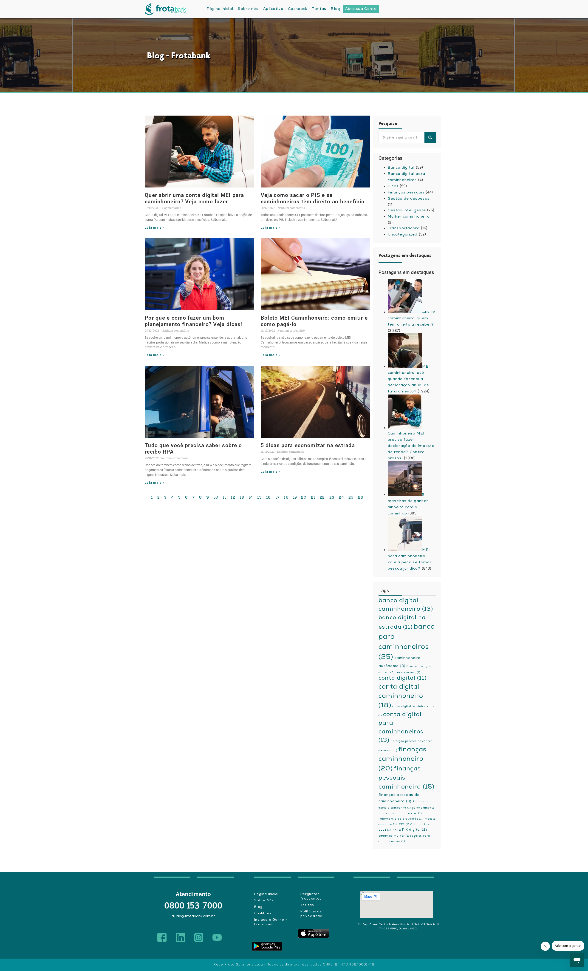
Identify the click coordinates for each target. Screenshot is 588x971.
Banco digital (401, 168)
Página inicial (266, 894)
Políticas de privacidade (311, 914)
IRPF (403, 824)
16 (268, 498)
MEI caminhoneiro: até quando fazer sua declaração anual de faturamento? (409, 379)
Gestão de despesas (409, 199)
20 (304, 498)
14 (251, 498)
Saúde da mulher (394, 836)
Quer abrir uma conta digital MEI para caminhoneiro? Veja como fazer (194, 198)
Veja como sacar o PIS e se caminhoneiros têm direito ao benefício (313, 198)
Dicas (393, 186)
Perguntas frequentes (310, 896)
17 (277, 498)
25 (351, 498)
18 (286, 498)
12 (233, 498)
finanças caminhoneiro (403, 759)
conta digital (403, 678)
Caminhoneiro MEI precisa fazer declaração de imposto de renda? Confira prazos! (411, 446)
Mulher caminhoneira (409, 217)
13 (242, 498)
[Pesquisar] (430, 137)
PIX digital (414, 830)
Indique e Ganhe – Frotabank (271, 922)
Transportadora (404, 228)
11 (224, 498)
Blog (258, 907)
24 (341, 498)
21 (313, 498)
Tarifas (307, 905)
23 (332, 498)
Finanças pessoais (406, 193)
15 (259, 498)
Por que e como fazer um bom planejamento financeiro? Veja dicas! (193, 321)
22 (322, 498)
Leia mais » (154, 228)
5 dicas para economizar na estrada (308, 445)
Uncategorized (403, 235)
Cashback (263, 913)
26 (361, 498)
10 (215, 498)
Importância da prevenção (401, 819)
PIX (396, 830)
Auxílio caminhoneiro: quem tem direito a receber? (411, 319)
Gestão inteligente (407, 211)
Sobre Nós (264, 900)
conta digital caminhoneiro (401, 696)
